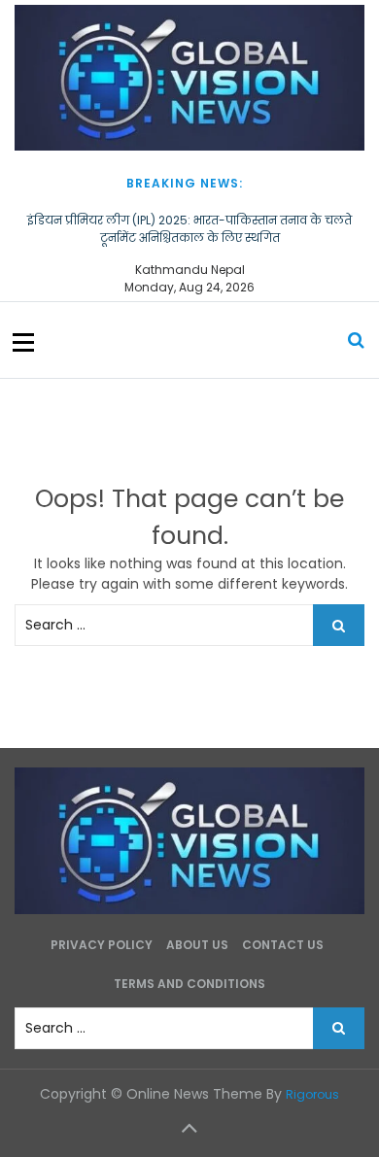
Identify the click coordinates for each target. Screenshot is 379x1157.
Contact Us (283, 944)
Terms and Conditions (189, 983)
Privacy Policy (102, 944)
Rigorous (312, 1094)
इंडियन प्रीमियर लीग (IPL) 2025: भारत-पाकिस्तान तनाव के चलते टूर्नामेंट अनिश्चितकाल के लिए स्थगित (189, 229)
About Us (197, 944)
